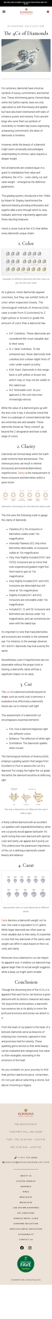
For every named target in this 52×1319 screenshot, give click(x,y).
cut (8, 692)
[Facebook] (22, 1247)
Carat (4, 920)
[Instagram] (30, 1247)
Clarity (21, 473)
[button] (3, 11)
